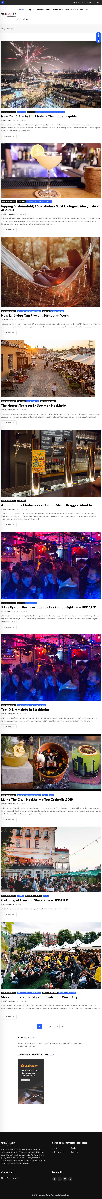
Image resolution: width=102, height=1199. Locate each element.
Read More (7, 136)
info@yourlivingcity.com (11, 1178)
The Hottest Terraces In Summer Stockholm (34, 405)
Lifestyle (20, 10)
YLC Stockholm (8, 904)
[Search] (96, 14)
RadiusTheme (65, 1195)
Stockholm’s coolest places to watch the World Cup (39, 997)
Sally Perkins (8, 319)
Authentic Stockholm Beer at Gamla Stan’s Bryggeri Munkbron (48, 505)
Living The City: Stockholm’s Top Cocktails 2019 (37, 799)
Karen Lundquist (9, 120)
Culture (40, 10)
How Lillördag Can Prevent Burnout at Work (35, 315)
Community (57, 10)
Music (48, 10)
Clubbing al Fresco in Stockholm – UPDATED (34, 900)
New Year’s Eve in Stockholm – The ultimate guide (39, 116)
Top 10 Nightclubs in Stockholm (25, 709)
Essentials (83, 10)
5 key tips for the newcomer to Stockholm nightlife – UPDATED (48, 607)
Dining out (30, 10)
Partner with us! (23, 19)
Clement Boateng (9, 611)
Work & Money (70, 10)
